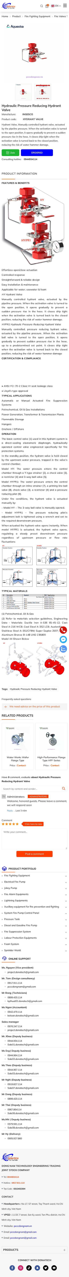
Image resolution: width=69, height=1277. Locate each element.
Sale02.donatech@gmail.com (23, 1059)
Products (10, 1249)
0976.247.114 (15, 1026)
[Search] (41, 6)
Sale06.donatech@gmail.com (23, 1113)
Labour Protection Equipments (20, 937)
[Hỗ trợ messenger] (63, 640)
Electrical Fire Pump (14, 881)
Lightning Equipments (16, 900)
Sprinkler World (12, 950)
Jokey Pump (10, 887)
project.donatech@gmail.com (23, 972)
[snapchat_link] (37, 1268)
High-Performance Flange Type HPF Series (51, 759)
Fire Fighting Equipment (17, 875)
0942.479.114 (15, 1011)
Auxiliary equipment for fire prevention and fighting (31, 906)
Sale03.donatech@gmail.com (23, 1073)
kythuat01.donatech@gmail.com (25, 1001)
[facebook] (12, 1268)
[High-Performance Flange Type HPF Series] (51, 739)
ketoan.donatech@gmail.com (23, 1015)
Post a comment (34, 853)
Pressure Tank (12, 919)
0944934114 (30, 159)
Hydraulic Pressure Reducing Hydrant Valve (33, 689)
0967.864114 (14, 1109)
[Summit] (63, 789)
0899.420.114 (15, 997)
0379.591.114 (15, 1123)
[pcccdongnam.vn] (8, 6)
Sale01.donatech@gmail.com (23, 1044)
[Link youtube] (54, 1268)
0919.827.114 (15, 1084)
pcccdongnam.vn (23, 1226)
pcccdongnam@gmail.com (22, 986)
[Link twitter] (45, 1268)
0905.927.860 (15, 1138)
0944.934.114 (15, 1040)
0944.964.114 (15, 1055)
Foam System (11, 944)
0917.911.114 (15, 982)
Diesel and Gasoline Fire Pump (20, 925)
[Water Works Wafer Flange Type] (17, 739)
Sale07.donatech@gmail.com (23, 1087)
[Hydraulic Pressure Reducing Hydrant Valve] (23, 92)
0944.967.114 (15, 1069)
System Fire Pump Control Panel (21, 912)
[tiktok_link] (29, 1268)
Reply (10, 810)
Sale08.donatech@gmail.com (23, 1127)
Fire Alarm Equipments (16, 894)
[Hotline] (63, 630)
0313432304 (19, 1188)
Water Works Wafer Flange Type (18, 759)
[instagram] (20, 1268)
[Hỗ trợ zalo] (63, 649)
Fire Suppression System (17, 931)
